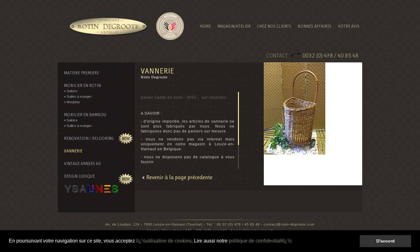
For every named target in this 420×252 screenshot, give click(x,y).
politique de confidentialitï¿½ (260, 240)
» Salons (70, 91)
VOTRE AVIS (348, 26)
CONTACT (313, 56)
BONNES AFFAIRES (314, 26)
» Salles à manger (78, 96)
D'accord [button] (385, 240)
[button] (294, 241)
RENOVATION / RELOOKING (89, 138)
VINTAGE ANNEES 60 (82, 163)
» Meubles (72, 102)
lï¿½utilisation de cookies (164, 240)
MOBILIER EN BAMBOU (85, 114)
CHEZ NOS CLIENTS (274, 26)
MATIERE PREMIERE (81, 72)
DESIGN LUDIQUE (79, 176)
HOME (205, 26)
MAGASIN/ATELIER (234, 26)
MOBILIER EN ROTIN (82, 85)
